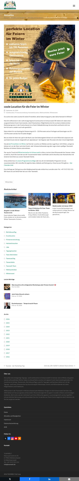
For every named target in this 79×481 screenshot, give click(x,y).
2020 (8, 342)
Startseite (7, 17)
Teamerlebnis (10, 262)
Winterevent (54, 112)
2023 (8, 330)
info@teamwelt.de (9, 464)
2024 (8, 327)
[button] (74, 6)
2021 (8, 338)
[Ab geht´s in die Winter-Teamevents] (15, 200)
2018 (8, 349)
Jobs (7, 247)
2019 (8, 345)
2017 (8, 353)
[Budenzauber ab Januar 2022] (64, 198)
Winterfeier (9, 182)
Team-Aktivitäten (11, 255)
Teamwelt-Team (11, 266)
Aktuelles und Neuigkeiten (18, 17)
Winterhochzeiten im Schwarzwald (29, 152)
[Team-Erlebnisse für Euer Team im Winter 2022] (39, 199)
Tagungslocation (11, 251)
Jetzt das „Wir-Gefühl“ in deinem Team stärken (58, 366)
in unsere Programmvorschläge (26, 161)
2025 (8, 323)
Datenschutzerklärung (11, 423)
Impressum (7, 419)
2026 (8, 319)
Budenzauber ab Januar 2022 (62, 206)
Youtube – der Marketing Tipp (14, 366)
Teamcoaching (10, 258)
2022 (8, 334)
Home (6, 412)
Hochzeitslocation (33, 112)
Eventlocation (10, 112)
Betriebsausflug (11, 232)
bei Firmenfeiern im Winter (17, 144)
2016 (8, 357)
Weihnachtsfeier (44, 112)
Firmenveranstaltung (21, 112)
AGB (5, 427)
